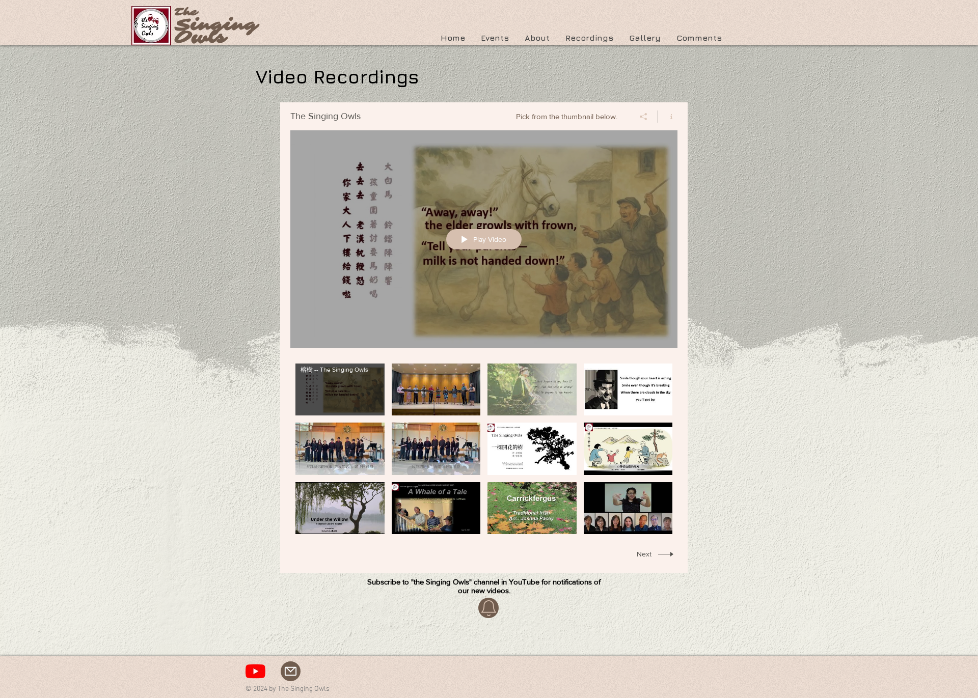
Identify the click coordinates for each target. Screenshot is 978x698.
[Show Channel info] (667, 116)
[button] (537, 37)
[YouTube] (255, 671)
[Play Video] (340, 389)
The (186, 12)
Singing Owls (216, 31)
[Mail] (291, 671)
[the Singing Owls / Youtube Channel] (488, 608)
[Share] (644, 116)
